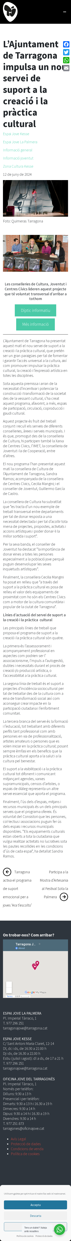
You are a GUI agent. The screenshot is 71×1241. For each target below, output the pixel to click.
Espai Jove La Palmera (20, 142)
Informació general (17, 150)
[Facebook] (66, 44)
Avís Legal (18, 1139)
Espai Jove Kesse (16, 133)
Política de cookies (25, 1235)
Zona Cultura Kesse (18, 166)
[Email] (66, 68)
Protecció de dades (44, 1235)
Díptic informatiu (35, 310)
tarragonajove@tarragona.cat (25, 1028)
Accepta (36, 1205)
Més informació (35, 324)
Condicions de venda (27, 1148)
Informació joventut (18, 158)
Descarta (35, 1216)
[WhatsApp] (66, 60)
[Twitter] (66, 52)
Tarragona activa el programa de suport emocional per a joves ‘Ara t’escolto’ (17, 889)
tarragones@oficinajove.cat (23, 1128)
